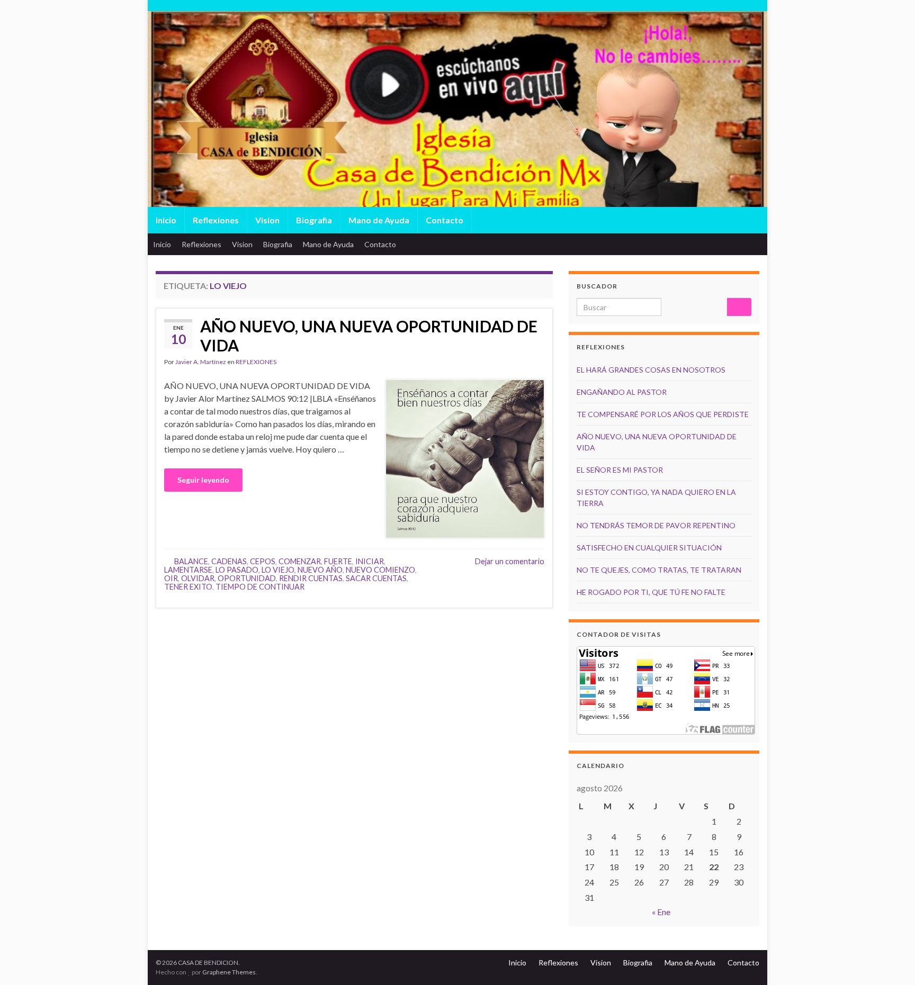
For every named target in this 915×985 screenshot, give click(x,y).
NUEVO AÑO (320, 569)
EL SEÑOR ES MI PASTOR (620, 469)
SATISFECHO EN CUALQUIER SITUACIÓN (649, 547)
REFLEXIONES (256, 362)
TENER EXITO (188, 586)
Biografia (314, 220)
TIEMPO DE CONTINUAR (260, 586)
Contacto (444, 220)
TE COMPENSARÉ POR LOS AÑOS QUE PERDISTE (663, 414)
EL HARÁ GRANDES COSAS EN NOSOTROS (651, 369)
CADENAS (229, 561)
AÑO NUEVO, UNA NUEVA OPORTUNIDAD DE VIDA (368, 336)
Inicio (166, 220)
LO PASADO (237, 569)
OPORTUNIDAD (247, 578)
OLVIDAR (197, 578)
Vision (267, 220)
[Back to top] (891, 961)
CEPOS (262, 561)
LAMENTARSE (188, 569)
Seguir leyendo (203, 479)
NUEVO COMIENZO (380, 569)
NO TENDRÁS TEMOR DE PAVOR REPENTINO (656, 525)
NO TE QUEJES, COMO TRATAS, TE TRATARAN (659, 569)
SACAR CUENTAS (376, 578)
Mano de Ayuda (378, 220)
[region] (457, 132)
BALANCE (191, 561)
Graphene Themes (229, 972)
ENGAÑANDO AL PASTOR (622, 391)
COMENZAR (300, 561)
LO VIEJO (278, 569)
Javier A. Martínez (200, 362)
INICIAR (369, 561)
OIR (171, 578)
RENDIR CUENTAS (311, 578)
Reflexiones (216, 220)
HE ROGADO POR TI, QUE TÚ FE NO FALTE (651, 592)
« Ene (661, 912)
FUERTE (338, 561)
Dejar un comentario (509, 561)
